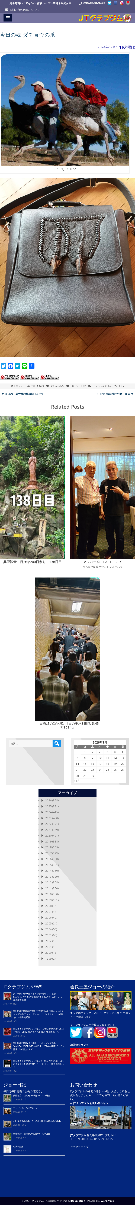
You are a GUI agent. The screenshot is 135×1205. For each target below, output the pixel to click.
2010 (48, 894)
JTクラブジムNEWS (23, 986)
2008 (48, 906)
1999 (48, 958)
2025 (48, 806)
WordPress (107, 1200)
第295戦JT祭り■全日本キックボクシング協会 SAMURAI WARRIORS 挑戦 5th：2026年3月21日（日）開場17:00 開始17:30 (39, 1046)
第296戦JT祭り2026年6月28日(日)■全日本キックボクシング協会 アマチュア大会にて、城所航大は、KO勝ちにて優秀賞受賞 (38, 1014)
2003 (48, 935)
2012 (48, 882)
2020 (48, 835)
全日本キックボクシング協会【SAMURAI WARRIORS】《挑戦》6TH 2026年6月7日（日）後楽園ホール (39, 1030)
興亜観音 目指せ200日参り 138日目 (32, 1095)
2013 (48, 876)
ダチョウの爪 (57, 386)
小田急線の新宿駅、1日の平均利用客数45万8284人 (37, 1121)
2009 (48, 900)
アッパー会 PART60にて (25, 1108)
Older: (113, 394)
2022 (48, 824)
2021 (48, 829)
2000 (48, 952)
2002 (48, 941)
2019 (48, 841)
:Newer (24, 394)
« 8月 (77, 780)
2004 (48, 929)
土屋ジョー (19, 386)
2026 (48, 800)
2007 (48, 911)
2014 (48, 870)
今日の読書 (18, 1146)
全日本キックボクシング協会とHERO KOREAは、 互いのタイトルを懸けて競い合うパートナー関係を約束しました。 (39, 1063)
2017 (48, 853)
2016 (48, 859)
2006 (48, 917)
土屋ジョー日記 (78, 386)
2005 (48, 923)
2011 (48, 888)
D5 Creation (78, 1200)
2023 (48, 818)
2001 (48, 947)
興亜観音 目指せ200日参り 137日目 (32, 1133)
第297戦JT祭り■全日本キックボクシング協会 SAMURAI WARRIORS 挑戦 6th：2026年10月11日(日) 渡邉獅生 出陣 (38, 996)
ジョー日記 (15, 1085)
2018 (48, 847)
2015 (48, 865)
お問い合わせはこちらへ (23, 9)
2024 (48, 812)
